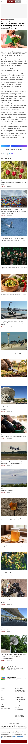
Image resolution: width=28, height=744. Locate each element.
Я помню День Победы (20, 701)
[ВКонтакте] (4, 154)
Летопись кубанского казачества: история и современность (20, 691)
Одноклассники (14, 720)
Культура (3, 699)
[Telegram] (9, 154)
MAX (22, 149)
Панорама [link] (3, 186)
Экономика (3, 692)
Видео (2, 704)
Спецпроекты (18, 695)
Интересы (3, 710)
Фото (2, 701)
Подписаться (15, 145)
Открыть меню (1, 1)
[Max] (12, 154)
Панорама (17, 686)
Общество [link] (3, 215)
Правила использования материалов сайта (20, 712)
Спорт (2, 697)
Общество (4, 19)
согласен (14, 741)
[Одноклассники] (6, 154)
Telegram (17, 720)
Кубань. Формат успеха (20, 699)
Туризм (2, 706)
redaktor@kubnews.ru (20, 727)
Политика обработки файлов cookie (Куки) (19, 716)
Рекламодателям (19, 709)
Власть (2, 690)
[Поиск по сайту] (26, 1)
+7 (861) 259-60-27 (7, 727)
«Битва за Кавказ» (19, 688)
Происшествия (4, 695)
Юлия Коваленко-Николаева (7, 21)
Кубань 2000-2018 (19, 697)
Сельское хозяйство (5, 708)
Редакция (17, 707)
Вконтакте (11, 720)
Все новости (3, 686)
